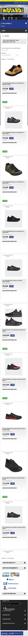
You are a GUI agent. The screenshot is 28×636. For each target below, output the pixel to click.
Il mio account (6, 619)
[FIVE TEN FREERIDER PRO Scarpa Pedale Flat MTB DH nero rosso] (13, 416)
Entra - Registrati (23, 2)
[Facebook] (3, 608)
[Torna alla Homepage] (2, 36)
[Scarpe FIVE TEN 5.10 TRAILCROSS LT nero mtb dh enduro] (13, 317)
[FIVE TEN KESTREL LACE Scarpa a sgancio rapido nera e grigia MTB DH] (13, 514)
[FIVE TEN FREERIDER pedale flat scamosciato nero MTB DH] (13, 218)
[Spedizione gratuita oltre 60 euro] (14, 0)
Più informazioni (4, 50)
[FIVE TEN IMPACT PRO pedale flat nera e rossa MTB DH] (13, 465)
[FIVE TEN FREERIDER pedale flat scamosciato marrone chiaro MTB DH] (13, 70)
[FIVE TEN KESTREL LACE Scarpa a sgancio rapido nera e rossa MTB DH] (13, 366)
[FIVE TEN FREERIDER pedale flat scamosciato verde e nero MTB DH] (13, 169)
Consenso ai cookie (11, 633)
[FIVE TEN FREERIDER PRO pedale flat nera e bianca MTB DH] (13, 268)
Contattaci (16, 2)
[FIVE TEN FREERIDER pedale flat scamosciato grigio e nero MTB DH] (13, 120)
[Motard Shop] (12, 10)
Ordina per (3, 53)
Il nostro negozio (9, 593)
